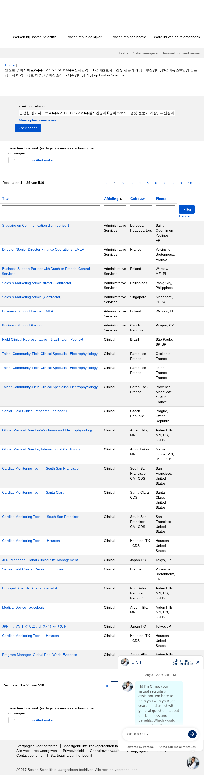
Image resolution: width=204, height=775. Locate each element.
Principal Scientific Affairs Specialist (29, 588)
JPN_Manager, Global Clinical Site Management (40, 560)
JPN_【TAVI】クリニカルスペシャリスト (34, 626)
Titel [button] (6, 198)
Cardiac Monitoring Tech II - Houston (31, 541)
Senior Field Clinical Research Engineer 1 (35, 411)
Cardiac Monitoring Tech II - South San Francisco (41, 517)
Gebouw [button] (137, 199)
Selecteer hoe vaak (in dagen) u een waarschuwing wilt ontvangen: (51, 150)
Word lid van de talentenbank (177, 37)
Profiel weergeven (145, 53)
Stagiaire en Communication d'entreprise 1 (35, 225)
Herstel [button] (184, 216)
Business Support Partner (22, 325)
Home (10, 65)
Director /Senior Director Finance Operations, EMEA (43, 249)
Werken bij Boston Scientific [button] (35, 37)
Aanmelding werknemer (181, 53)
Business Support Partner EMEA (27, 311)
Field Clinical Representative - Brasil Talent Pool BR (42, 339)
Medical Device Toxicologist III (25, 607)
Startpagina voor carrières (36, 746)
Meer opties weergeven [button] (37, 120)
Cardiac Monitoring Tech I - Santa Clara (33, 492)
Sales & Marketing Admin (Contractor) (32, 297)
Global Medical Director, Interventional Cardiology (41, 449)
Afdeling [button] (112, 199)
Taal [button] (122, 53)
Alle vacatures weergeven (36, 751)
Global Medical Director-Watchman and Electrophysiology (47, 430)
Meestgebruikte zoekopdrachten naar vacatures (101, 746)
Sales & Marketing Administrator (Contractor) (37, 283)
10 (190, 183)
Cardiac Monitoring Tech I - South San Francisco (40, 468)
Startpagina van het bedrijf (71, 755)
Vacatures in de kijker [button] (85, 37)
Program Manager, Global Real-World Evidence (39, 655)
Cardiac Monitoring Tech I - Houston (30, 636)
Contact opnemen (30, 755)
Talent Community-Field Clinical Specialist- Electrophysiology (50, 354)
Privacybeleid (73, 751)
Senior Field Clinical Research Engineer (33, 569)
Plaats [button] (161, 199)
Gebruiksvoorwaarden (107, 751)
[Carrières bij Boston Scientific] (34, 17)
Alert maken (45, 160)
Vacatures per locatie (129, 37)
